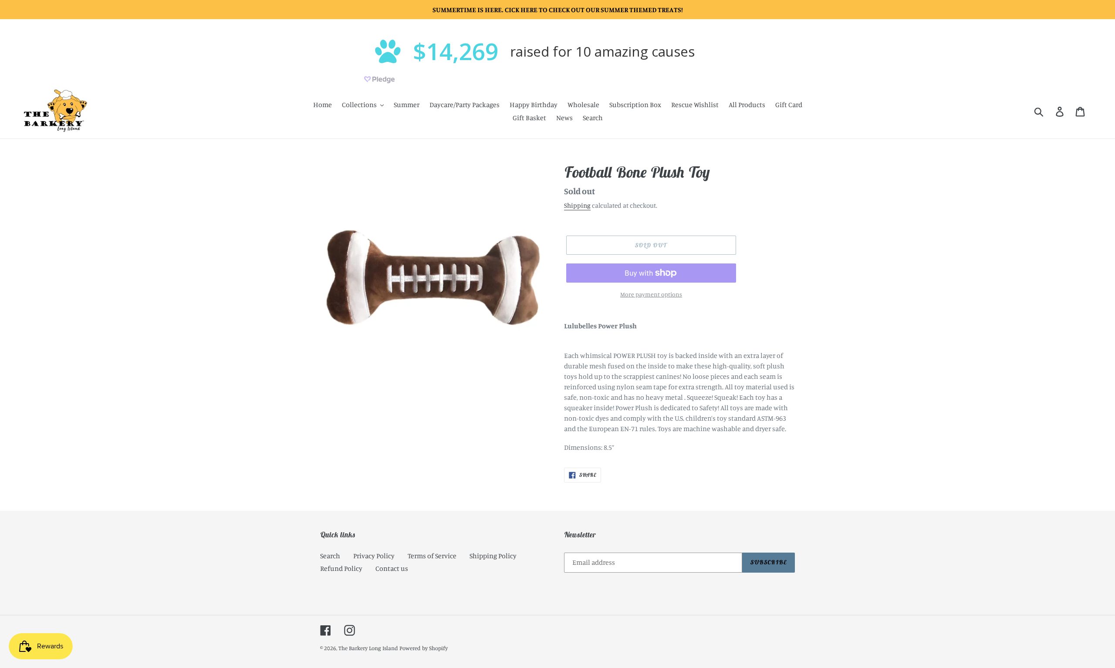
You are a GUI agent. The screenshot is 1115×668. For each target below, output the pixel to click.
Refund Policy (341, 568)
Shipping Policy (493, 555)
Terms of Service (432, 555)
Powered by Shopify (423, 647)
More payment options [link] (651, 294)
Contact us (391, 568)
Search (330, 555)
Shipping (577, 205)
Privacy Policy (374, 555)
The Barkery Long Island (368, 647)
